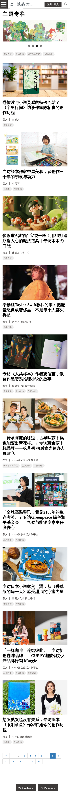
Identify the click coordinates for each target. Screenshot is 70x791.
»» (39, 761)
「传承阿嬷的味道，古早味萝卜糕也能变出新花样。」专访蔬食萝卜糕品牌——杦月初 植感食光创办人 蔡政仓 (34, 446)
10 (6, 761)
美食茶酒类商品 (10, 465)
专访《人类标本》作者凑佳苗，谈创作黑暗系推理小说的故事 (33, 376)
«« (6, 755)
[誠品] (21, 4)
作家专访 (7, 54)
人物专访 (20, 54)
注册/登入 (53, 4)
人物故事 (48, 54)
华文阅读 (7, 391)
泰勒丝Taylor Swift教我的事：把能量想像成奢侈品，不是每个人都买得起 (34, 310)
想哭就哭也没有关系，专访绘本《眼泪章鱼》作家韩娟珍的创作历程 (33, 724)
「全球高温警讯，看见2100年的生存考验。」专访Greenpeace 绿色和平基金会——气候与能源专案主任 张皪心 (34, 520)
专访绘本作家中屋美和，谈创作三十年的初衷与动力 (33, 174)
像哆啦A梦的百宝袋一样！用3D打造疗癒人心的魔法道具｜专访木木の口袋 (35, 240)
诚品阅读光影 (34, 54)
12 (19, 761)
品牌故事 (26, 465)
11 (13, 761)
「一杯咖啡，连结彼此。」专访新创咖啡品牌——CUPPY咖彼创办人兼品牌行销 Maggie (34, 655)
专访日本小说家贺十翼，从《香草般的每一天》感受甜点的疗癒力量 (33, 589)
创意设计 (32, 673)
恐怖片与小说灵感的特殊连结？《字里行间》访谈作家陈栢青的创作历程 (33, 107)
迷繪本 (6, 189)
